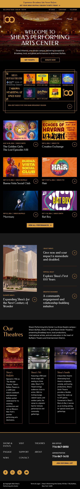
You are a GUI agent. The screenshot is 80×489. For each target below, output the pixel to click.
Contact (24, 458)
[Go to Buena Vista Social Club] (35, 181)
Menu (69, 19)
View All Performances (38, 225)
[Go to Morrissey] (35, 214)
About (38, 452)
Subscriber (62, 10)
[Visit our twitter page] (19, 472)
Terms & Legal (35, 484)
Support (24, 452)
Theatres (57, 19)
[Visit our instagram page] (12, 472)
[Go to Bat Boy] (74, 214)
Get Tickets (30, 60)
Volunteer (73, 10)
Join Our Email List (64, 463)
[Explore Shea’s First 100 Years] (74, 276)
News (6, 458)
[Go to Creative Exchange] (74, 144)
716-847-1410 (60, 456)
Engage (7, 452)
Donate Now (50, 60)
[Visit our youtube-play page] (26, 472)
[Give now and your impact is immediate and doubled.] (74, 252)
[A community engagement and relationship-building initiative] (74, 296)
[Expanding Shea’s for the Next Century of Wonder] (34, 299)
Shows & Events (31, 19)
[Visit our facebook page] (5, 472)
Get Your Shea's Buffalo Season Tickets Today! (39, 5)
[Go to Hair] (74, 181)
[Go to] (69, 106)
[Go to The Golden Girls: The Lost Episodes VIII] (35, 144)
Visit (46, 19)
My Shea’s (52, 10)
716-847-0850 (60, 447)
